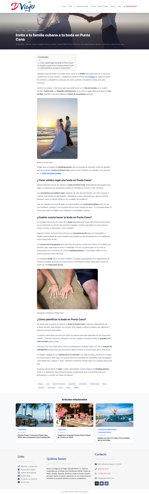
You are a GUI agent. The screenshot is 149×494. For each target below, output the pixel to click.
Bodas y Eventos (103, 6)
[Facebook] (102, 483)
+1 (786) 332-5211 (104, 473)
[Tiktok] (107, 483)
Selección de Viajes (82, 6)
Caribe (70, 6)
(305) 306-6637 (131, 6)
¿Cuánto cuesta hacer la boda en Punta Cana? (57, 65)
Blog (119, 6)
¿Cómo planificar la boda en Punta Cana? (55, 68)
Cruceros (93, 6)
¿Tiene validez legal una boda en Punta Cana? (56, 63)
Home (64, 6)
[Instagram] (97, 483)
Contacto (113, 6)
